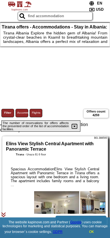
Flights (36, 112)
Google (76, 222)
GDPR (58, 232)
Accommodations (22, 112)
